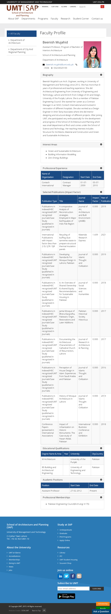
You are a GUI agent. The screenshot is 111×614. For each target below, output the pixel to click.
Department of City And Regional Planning (21, 51)
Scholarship (103, 603)
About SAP (13, 18)
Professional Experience (55, 168)
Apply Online (65, 540)
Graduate (63, 533)
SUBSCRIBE (96, 589)
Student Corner (81, 18)
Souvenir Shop (65, 563)
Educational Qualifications (56, 448)
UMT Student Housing (68, 559)
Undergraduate (66, 530)
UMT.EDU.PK (98, 2)
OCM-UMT (25, 610)
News (11, 566)
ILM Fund (54, 7)
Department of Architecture (17, 41)
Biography (48, 75)
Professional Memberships (56, 497)
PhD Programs (65, 537)
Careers (73, 7)
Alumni (64, 7)
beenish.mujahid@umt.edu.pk (60, 64)
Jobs (10, 570)
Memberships (14, 559)
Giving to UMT (14, 563)
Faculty (54, 18)
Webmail (45, 7)
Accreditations (14, 556)
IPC (61, 556)
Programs (43, 18)
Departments (28, 18)
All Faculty (15, 33)
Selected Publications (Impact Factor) (62, 192)
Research (65, 18)
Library (62, 552)
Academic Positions (53, 480)
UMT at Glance (14, 552)
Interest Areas (50, 144)
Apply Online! (103, 609)
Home (37, 7)
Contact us (97, 18)
